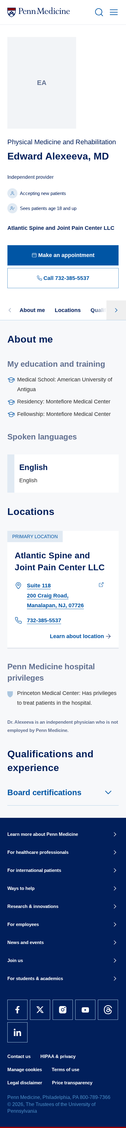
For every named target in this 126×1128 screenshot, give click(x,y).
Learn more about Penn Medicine (42, 834)
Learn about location (77, 636)
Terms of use (65, 1069)
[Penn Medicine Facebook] (17, 1010)
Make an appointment (66, 255)
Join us (15, 960)
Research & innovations (32, 906)
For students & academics (35, 978)
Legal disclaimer (24, 1082)
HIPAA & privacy (58, 1056)
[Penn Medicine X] (40, 1010)
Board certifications (44, 792)
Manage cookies (24, 1069)
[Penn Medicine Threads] (108, 1010)
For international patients (34, 870)
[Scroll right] (116, 310)
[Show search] (98, 12)
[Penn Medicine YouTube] (85, 1010)
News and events (25, 942)
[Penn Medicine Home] (48, 12)
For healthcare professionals (38, 852)
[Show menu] (112, 12)
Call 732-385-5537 (66, 278)
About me (32, 310)
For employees (23, 924)
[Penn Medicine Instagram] (62, 1010)
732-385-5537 (44, 620)
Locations (68, 310)
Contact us (19, 1056)
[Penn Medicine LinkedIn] (17, 1032)
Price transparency (72, 1082)
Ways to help (21, 888)
